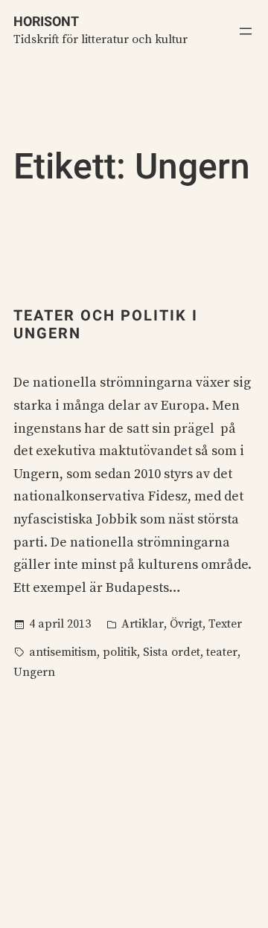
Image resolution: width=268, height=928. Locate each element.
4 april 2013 (60, 623)
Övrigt (186, 623)
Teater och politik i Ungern (105, 324)
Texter (225, 623)
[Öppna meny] (246, 31)
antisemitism (63, 652)
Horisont (46, 21)
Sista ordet (171, 652)
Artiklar (142, 623)
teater (221, 652)
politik (120, 652)
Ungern (34, 672)
